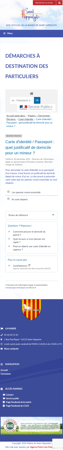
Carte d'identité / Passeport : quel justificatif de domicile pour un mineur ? (29, 122)
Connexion (6, 374)
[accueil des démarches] (31, 93)
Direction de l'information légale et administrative (27, 285)
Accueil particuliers (16, 115)
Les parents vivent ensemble (26, 192)
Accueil (4, 370)
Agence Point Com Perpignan (44, 447)
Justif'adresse (20, 265)
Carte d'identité (26, 119)
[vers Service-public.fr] (36, 108)
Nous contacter (11, 349)
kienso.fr (32, 288)
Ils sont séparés (19, 199)
